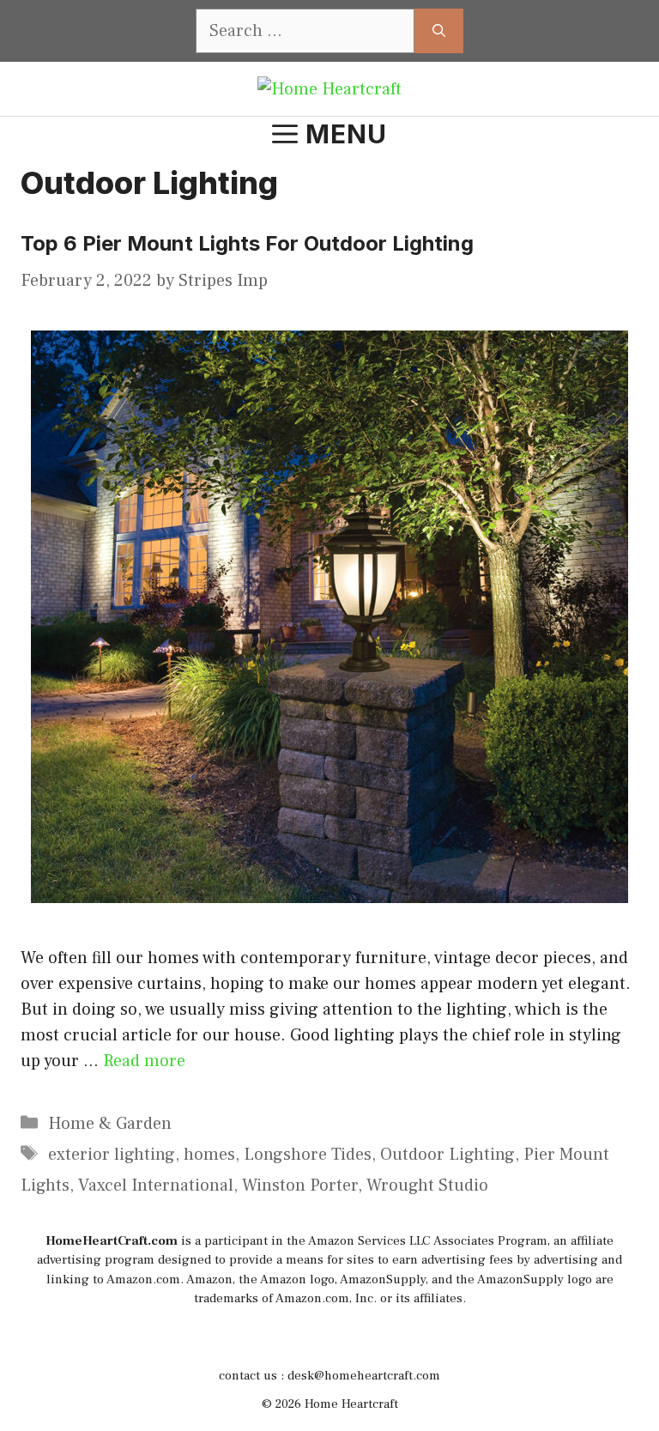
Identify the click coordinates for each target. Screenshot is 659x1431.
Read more (144, 1061)
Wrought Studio (427, 1185)
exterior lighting (111, 1154)
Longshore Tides (308, 1154)
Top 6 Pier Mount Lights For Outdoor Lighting (250, 243)
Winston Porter (300, 1185)
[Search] (438, 31)
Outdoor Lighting (447, 1154)
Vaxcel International (155, 1185)
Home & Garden (110, 1124)
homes (209, 1154)
